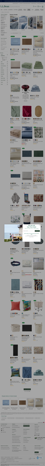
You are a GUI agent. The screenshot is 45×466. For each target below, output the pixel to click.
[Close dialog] (39, 225)
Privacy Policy (31, 236)
